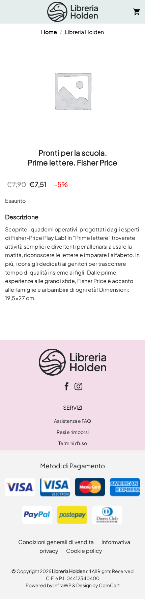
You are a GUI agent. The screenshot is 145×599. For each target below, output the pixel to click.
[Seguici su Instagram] (78, 387)
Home (49, 31)
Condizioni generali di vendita (56, 541)
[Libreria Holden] (72, 12)
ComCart (109, 585)
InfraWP (62, 585)
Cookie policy (84, 550)
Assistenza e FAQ (72, 421)
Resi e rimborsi (73, 432)
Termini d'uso (72, 443)
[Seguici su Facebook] (66, 387)
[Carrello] (136, 11)
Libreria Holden (84, 31)
